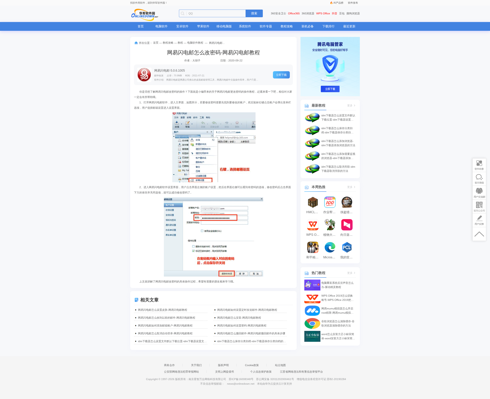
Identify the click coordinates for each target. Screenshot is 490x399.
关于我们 (196, 365)
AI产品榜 (338, 2)
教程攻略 (287, 26)
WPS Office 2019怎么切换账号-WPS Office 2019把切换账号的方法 (337, 298)
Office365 (294, 13)
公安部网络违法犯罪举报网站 (181, 371)
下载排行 (328, 26)
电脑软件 (161, 26)
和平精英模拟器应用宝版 (313, 257)
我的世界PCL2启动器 (347, 257)
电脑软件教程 (195, 42)
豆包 (342, 13)
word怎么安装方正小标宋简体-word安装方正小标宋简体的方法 (338, 336)
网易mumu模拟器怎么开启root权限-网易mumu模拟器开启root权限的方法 (337, 311)
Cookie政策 (252, 365)
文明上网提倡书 (224, 371)
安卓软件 (182, 26)
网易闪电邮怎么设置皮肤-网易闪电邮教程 (162, 309)
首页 (141, 26)
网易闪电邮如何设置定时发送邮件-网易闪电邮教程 (247, 309)
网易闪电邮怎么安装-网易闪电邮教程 (239, 317)
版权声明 (223, 365)
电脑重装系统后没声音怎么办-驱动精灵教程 (337, 285)
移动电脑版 (224, 26)
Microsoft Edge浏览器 (330, 257)
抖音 (334, 13)
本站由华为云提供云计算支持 (274, 383)
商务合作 (169, 365)
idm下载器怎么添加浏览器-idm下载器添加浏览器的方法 (338, 143)
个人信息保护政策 (261, 371)
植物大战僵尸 (330, 234)
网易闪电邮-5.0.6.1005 (169, 70)
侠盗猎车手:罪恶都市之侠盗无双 (347, 212)
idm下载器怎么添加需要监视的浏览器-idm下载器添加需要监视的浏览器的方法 (338, 156)
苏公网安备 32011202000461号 (275, 379)
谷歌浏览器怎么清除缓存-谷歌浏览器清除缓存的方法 (337, 323)
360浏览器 (308, 13)
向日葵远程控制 (347, 234)
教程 (180, 42)
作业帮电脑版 (330, 212)
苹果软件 (203, 26)
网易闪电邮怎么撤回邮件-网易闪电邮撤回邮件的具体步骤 (251, 333)
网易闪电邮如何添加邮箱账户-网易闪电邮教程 (165, 325)
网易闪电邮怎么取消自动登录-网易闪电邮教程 (165, 333)
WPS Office (323, 13)
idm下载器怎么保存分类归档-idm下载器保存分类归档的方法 (252, 341)
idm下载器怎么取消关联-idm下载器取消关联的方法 (338, 168)
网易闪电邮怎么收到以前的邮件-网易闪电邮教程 (166, 317)
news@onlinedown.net (240, 383)
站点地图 (280, 365)
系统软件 (245, 26)
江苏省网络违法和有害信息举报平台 (301, 371)
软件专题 (266, 26)
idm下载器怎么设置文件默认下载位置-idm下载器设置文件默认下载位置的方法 (172, 341)
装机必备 (307, 26)
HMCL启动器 (313, 212)
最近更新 (349, 26)
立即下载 (281, 74)
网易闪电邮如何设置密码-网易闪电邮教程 (241, 325)
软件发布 (353, 2)
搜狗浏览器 (353, 13)
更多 (350, 105)
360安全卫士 (278, 13)
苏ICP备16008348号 (241, 379)
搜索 (254, 13)
